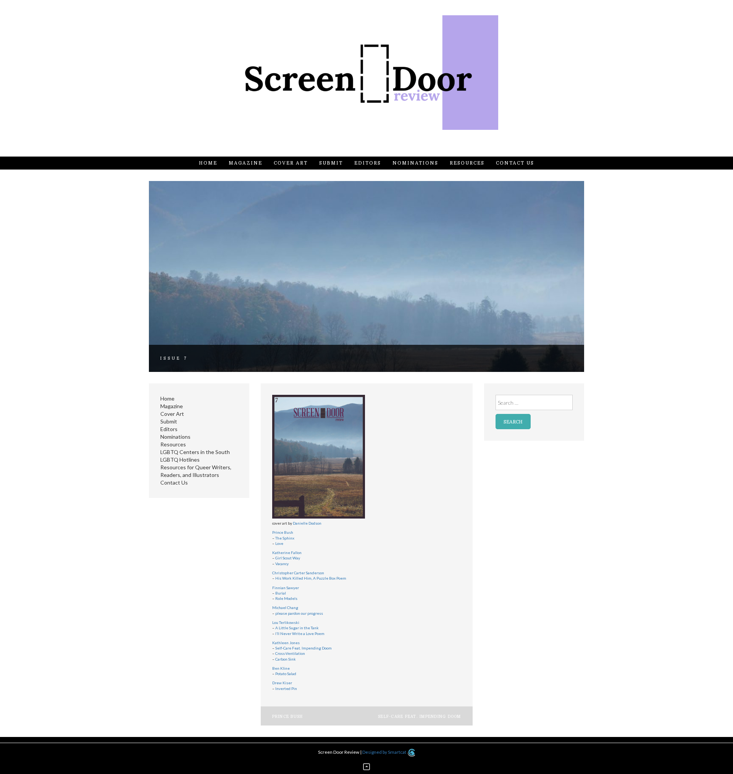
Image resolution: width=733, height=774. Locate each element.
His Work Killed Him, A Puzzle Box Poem (310, 578)
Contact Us (515, 163)
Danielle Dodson (307, 523)
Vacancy (282, 563)
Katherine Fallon (287, 552)
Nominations (415, 163)
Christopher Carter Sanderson (298, 572)
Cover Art (291, 163)
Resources (467, 163)
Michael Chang (285, 607)
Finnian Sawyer (285, 587)
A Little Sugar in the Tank (296, 627)
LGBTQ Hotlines (180, 459)
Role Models (286, 598)
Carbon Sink (285, 659)
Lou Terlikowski (285, 622)
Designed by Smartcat (384, 752)
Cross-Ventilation (290, 653)
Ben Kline (281, 668)
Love (279, 543)
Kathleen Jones (286, 642)
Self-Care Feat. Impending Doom (303, 648)
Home (208, 163)
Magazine (245, 163)
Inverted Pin (286, 688)
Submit (331, 163)
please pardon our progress (299, 613)
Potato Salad (285, 673)
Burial (280, 593)
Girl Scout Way (287, 558)
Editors (367, 163)
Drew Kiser (282, 682)
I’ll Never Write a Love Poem (299, 633)
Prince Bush (282, 532)
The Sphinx (284, 538)
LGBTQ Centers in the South (195, 452)
